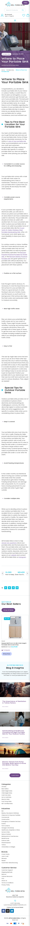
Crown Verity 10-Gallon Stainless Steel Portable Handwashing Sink (13, 230)
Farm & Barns (6, 826)
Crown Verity (5, 854)
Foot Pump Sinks (6, 802)
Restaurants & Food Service (10, 836)
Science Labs (5, 841)
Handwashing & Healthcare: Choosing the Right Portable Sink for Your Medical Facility (13, 732)
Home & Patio (6, 832)
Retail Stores (5, 838)
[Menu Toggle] (15, 20)
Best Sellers (5, 789)
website (13, 555)
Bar (3, 811)
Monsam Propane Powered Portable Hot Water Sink (14, 255)
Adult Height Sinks (7, 791)
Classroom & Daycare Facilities (11, 815)
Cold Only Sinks (6, 795)
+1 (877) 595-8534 (15, 903)
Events (4, 824)
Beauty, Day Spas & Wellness (10, 813)
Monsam (4, 859)
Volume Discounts (7, 877)
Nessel (3, 641)
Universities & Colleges (8, 847)
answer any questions (9, 543)
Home (3, 70)
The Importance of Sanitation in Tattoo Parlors (14, 702)
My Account (8, 14)
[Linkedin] (12, 911)
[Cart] (28, 15)
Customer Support (7, 870)
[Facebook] (3, 911)
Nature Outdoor (6, 834)
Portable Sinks (6, 54)
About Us (4, 881)
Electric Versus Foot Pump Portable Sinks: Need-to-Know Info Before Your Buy (14, 763)
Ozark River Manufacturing (10, 863)
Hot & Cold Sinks (6, 797)
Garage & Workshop (8, 828)
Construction (5, 819)
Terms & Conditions (7, 883)
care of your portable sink (17, 141)
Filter (25, 3)
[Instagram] (8, 911)
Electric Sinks (5, 799)
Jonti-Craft (5, 856)
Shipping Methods (7, 872)
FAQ (3, 879)
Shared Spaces (6, 843)
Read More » (5, 706)
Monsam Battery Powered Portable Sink (14, 258)
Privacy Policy (6, 885)
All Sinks (4, 787)
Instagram (22, 557)
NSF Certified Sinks (7, 804)
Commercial (5, 817)
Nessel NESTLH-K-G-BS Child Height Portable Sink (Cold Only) (14, 644)
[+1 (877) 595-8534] (15, 900)
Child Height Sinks (7, 793)
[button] (5, 587)
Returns (4, 874)
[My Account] (2, 15)
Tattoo (4, 845)
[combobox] (15, 10)
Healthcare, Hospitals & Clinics (11, 830)
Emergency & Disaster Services (11, 822)
